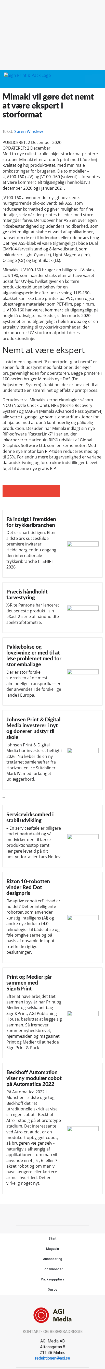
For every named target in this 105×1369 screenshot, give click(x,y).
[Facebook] (47, 1214)
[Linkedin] (58, 1214)
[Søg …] (97, 79)
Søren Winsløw (28, 131)
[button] (88, 79)
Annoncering (52, 1259)
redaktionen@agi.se (52, 1358)
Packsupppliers (52, 1279)
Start (52, 1238)
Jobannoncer (53, 1269)
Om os (52, 1289)
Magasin (52, 1249)
